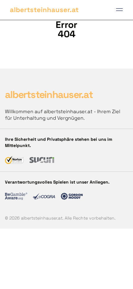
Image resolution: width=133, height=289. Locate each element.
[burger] (119, 9)
